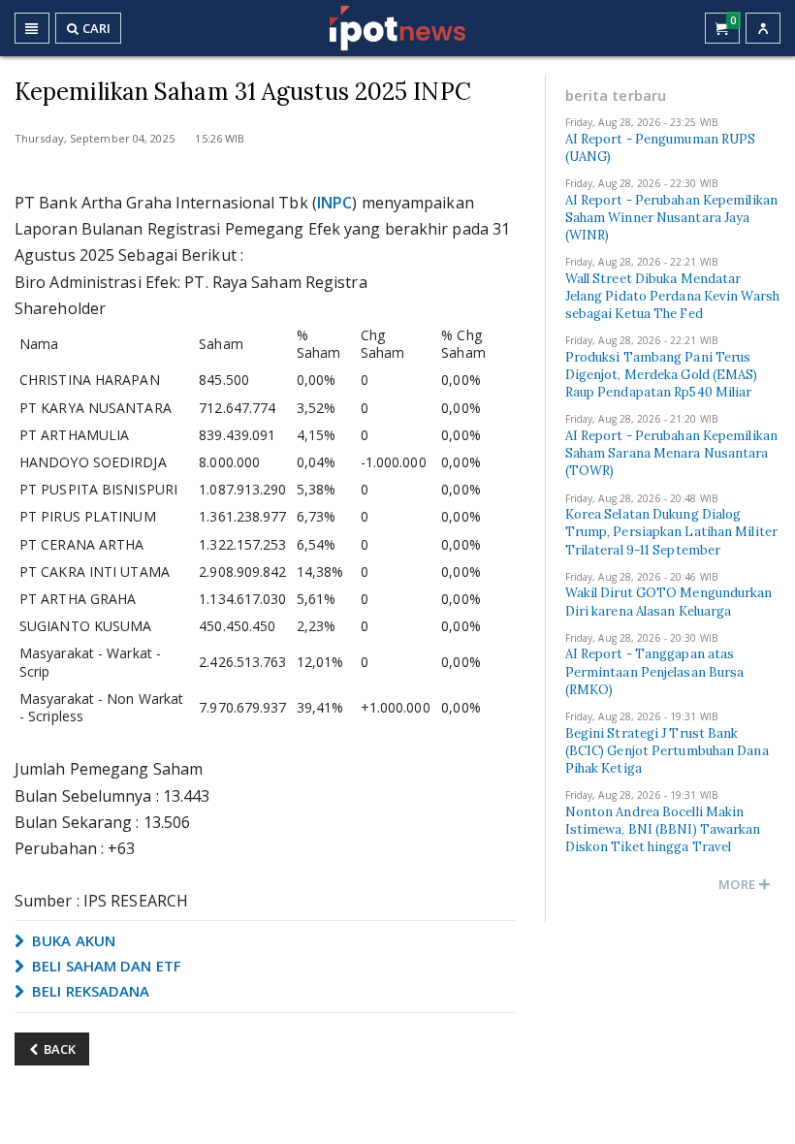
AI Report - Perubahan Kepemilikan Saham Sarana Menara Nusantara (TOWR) (671, 453)
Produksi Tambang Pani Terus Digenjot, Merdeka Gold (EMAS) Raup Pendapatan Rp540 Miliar (661, 374)
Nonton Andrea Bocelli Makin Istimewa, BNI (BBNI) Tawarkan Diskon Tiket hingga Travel (663, 829)
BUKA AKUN (71, 940)
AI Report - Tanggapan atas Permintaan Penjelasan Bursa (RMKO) (655, 671)
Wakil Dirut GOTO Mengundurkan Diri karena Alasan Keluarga (669, 602)
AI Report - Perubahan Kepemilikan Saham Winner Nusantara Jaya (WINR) (671, 217)
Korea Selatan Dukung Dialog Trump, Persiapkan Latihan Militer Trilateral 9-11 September (671, 531)
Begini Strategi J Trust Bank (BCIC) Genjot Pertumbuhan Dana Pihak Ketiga (667, 751)
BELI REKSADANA (89, 991)
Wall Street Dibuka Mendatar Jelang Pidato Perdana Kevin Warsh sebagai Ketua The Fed (672, 296)
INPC (334, 202)
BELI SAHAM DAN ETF (104, 965)
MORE (738, 884)
